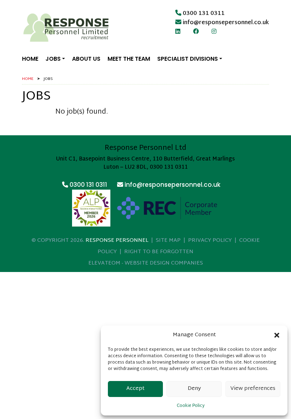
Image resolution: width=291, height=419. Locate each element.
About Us (86, 59)
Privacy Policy (210, 240)
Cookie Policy (191, 406)
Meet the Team (129, 59)
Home (30, 59)
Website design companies (164, 263)
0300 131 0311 (204, 14)
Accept (135, 388)
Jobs (53, 59)
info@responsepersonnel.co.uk (226, 23)
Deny (194, 388)
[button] (276, 335)
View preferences (252, 388)
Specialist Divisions (187, 59)
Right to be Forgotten (158, 252)
